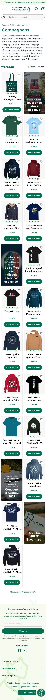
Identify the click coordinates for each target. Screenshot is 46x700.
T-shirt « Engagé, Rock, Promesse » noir (34, 270)
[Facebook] (19, 650)
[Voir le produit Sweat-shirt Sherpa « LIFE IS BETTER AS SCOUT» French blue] (11, 211)
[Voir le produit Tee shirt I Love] (11, 297)
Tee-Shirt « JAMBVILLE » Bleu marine (11, 528)
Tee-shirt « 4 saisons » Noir (34, 399)
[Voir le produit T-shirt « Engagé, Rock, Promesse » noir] (34, 254)
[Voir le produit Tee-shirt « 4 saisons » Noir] (34, 383)
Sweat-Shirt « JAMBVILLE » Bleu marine (11, 571)
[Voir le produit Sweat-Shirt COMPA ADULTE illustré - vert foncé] (34, 426)
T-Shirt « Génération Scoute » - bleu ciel (34, 141)
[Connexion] (36, 9)
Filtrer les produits (35, 66)
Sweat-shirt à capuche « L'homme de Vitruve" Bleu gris (34, 485)
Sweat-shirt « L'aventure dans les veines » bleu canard (34, 313)
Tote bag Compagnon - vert (12, 98)
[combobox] (23, 17)
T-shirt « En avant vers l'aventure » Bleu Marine (34, 227)
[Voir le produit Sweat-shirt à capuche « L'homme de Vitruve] (34, 469)
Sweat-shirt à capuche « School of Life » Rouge (12, 399)
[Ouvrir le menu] (4, 9)
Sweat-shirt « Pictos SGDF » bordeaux (34, 184)
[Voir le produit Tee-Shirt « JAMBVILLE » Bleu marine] (11, 512)
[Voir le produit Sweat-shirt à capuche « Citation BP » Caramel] (34, 340)
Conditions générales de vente (24, 687)
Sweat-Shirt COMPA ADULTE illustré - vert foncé (34, 442)
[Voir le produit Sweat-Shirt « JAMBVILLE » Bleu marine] (11, 555)
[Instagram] (25, 650)
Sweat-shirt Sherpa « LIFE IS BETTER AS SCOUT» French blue (12, 227)
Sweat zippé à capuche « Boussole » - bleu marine (11, 356)
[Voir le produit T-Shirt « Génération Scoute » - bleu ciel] (34, 125)
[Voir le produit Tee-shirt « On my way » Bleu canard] (11, 426)
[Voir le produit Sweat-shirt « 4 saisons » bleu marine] (11, 168)
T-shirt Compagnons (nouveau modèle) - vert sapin (12, 141)
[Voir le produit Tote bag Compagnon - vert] (11, 82)
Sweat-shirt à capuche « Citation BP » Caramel (34, 356)
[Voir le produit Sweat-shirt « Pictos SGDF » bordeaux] (34, 168)
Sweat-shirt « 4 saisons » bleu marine (11, 184)
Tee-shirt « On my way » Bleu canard (12, 442)
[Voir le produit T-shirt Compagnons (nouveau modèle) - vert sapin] (11, 125)
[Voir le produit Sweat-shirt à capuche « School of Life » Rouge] (11, 383)
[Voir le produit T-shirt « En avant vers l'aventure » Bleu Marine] (34, 211)
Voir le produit (12, 152)
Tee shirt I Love (11, 311)
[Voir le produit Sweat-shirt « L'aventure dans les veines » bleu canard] (34, 297)
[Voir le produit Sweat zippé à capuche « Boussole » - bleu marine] (11, 340)
